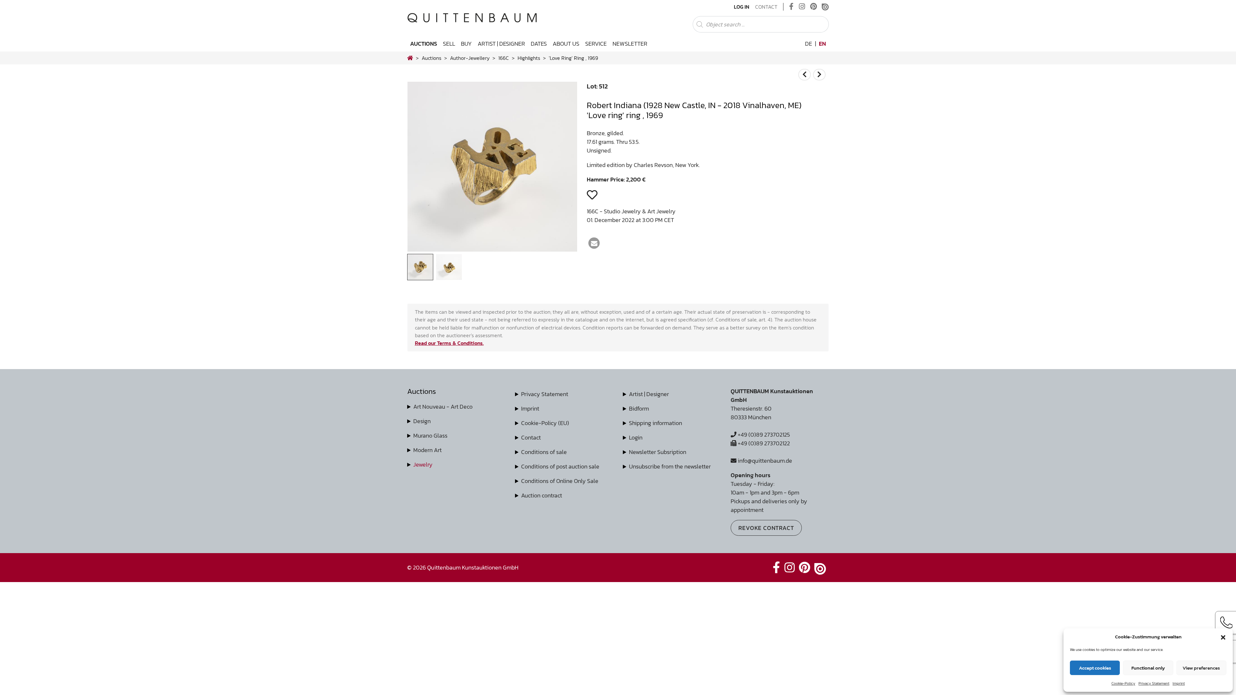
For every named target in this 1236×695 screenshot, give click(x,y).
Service (596, 43)
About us (566, 43)
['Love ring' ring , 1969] (492, 249)
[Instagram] (802, 6)
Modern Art (427, 450)
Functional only (1148, 668)
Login (635, 437)
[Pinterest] (813, 6)
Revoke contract (766, 528)
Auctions (423, 43)
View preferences (1201, 668)
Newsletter (630, 43)
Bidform (639, 408)
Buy (466, 43)
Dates (539, 43)
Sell (449, 43)
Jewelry (423, 464)
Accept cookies (1095, 668)
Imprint (1179, 683)
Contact (766, 7)
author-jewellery (470, 58)
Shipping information (655, 423)
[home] (410, 58)
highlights (529, 58)
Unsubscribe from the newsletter (670, 466)
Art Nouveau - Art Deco (443, 406)
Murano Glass (430, 435)
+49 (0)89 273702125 (763, 434)
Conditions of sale (544, 452)
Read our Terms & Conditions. (449, 343)
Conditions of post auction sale (560, 466)
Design (422, 421)
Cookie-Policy (1123, 683)
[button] (1223, 637)
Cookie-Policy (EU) (545, 423)
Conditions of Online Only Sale (559, 481)
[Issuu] (825, 7)
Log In (741, 7)
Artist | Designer (501, 43)
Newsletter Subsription (657, 452)
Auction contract (541, 495)
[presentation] (422, 168)
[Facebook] (791, 6)
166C (503, 58)
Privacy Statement (1153, 683)
